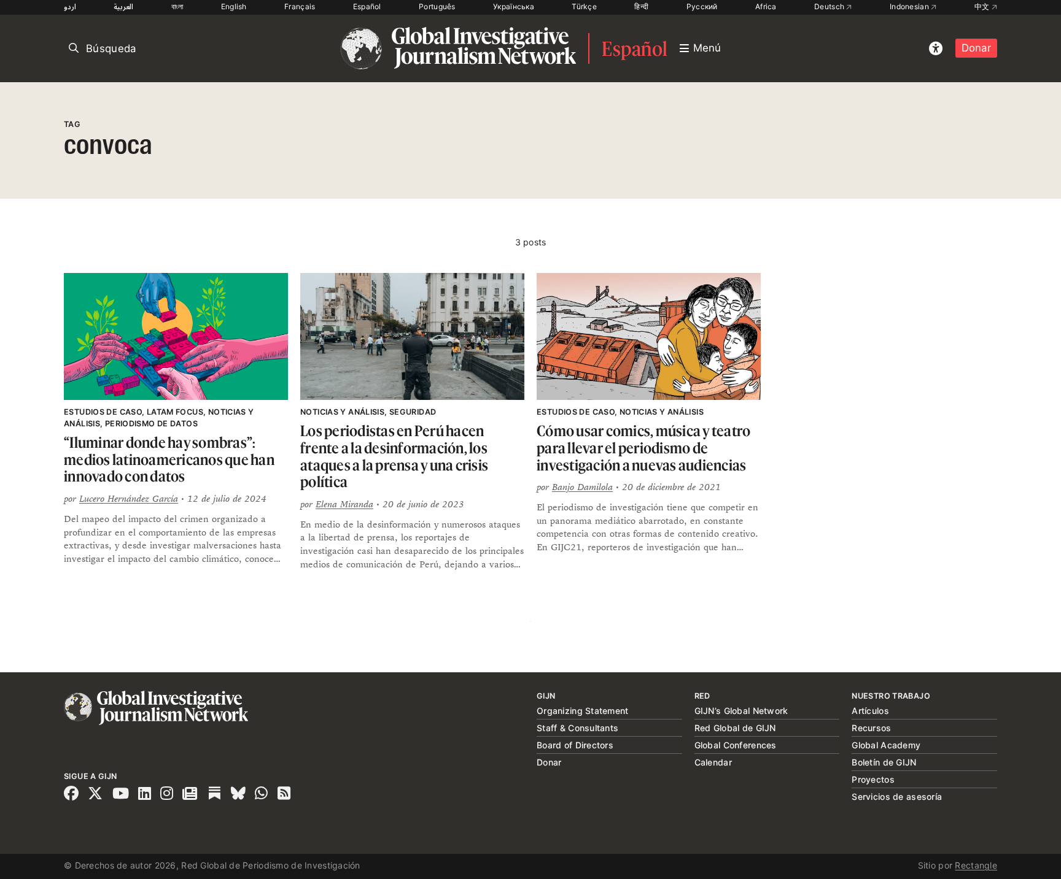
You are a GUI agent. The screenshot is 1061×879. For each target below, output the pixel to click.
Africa (766, 6)
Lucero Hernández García (128, 498)
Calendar (713, 762)
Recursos (871, 728)
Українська (513, 6)
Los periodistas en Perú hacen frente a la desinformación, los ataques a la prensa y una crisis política (394, 456)
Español (367, 6)
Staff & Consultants (577, 728)
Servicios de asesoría (897, 796)
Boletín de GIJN (884, 762)
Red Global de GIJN (735, 728)
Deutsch (830, 6)
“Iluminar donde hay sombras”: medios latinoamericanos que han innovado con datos (169, 459)
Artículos (870, 710)
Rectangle (976, 865)
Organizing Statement (583, 710)
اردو (70, 6)
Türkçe (584, 6)
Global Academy (886, 745)
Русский (702, 6)
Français (299, 6)
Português (437, 6)
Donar (976, 48)
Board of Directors (575, 745)
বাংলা (177, 6)
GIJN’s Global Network (741, 710)
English (234, 6)
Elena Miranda (344, 504)
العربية (123, 6)
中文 (983, 6)
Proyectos (873, 779)
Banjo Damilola (582, 487)
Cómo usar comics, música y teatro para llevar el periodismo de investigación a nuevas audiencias (643, 448)
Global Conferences (735, 745)
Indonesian (910, 6)
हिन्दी (641, 6)
